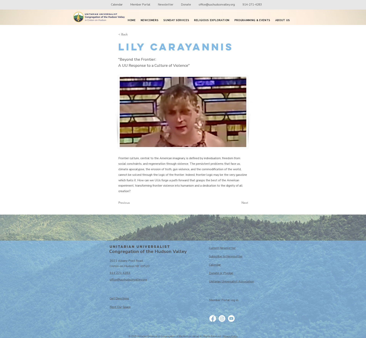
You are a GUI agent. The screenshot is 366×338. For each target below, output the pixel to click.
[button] (149, 20)
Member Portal (140, 4)
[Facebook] (212, 318)
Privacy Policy (230, 336)
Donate (186, 4)
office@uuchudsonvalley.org (217, 4)
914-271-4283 (252, 4)
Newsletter (165, 4)
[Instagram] (222, 318)
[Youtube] (231, 318)
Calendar (117, 4)
